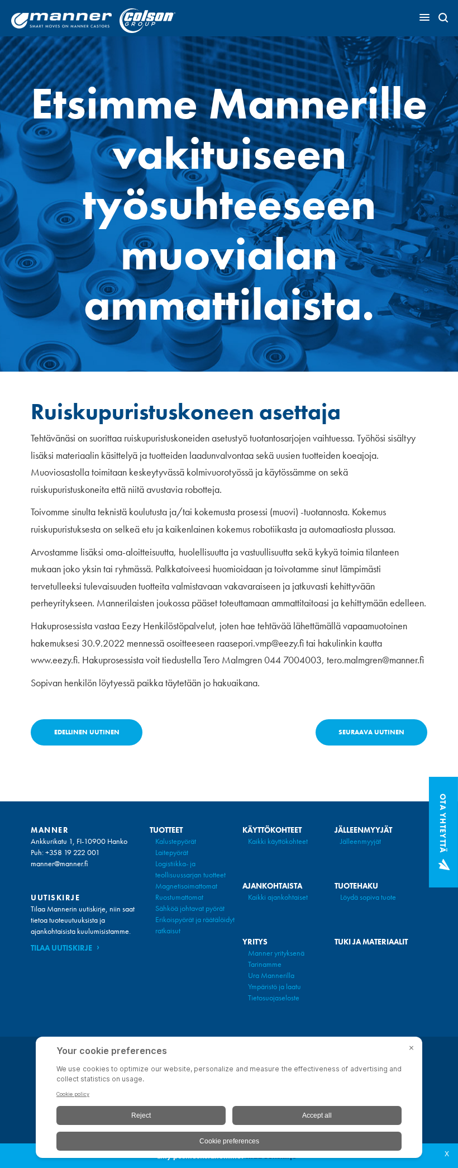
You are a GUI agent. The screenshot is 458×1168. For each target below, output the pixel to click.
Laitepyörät (171, 852)
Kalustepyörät (175, 841)
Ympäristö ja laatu (274, 986)
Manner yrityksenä (276, 953)
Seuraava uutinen (371, 732)
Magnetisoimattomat (186, 886)
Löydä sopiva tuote (368, 897)
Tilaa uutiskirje (61, 948)
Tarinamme (265, 964)
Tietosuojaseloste (273, 998)
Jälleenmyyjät (360, 841)
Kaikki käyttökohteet (278, 841)
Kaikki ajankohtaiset (278, 897)
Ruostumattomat (179, 897)
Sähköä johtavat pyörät (190, 908)
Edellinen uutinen (87, 732)
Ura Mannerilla (271, 975)
